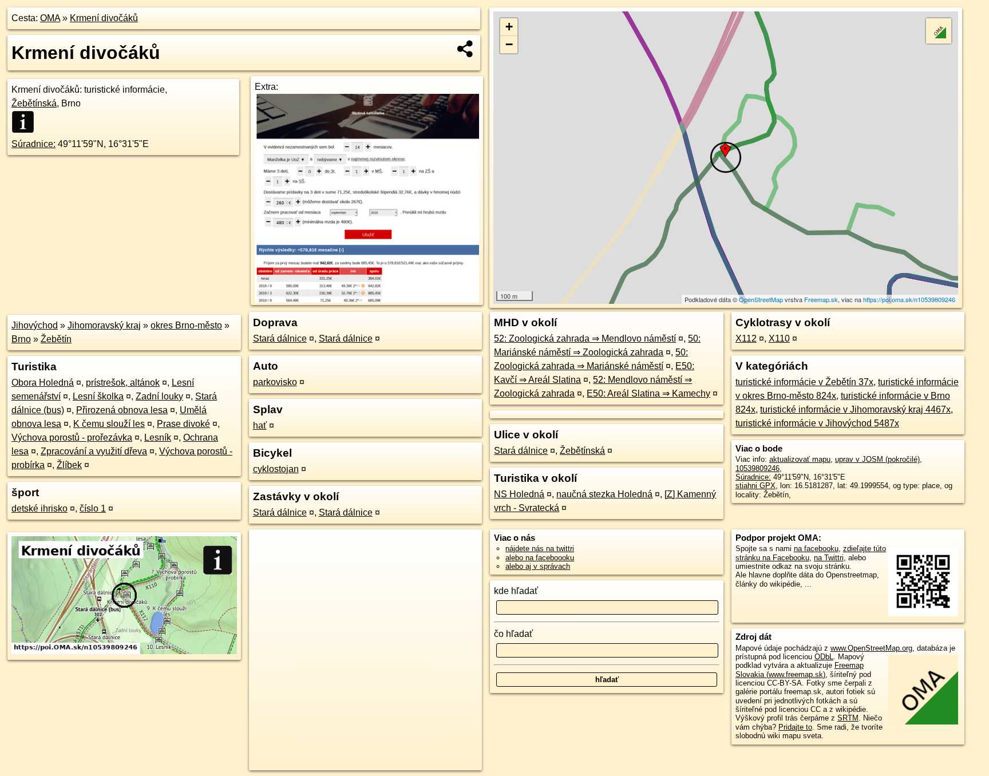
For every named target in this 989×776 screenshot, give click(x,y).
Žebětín (56, 339)
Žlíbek (69, 465)
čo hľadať (513, 634)
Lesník (157, 437)
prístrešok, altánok (123, 382)
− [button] (509, 44)
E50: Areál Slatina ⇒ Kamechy (648, 393)
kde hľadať (516, 591)
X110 (779, 338)
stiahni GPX (755, 485)
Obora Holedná (42, 382)
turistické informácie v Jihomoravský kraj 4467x (855, 409)
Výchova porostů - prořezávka (71, 437)
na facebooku (816, 548)
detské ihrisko (39, 508)
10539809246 (757, 468)
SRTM (848, 718)
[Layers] (938, 30)
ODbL (823, 656)
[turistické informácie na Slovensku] (26, 122)
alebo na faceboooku (539, 557)
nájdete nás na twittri (539, 548)
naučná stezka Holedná (604, 494)
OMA (50, 18)
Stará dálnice (280, 338)
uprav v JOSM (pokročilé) (877, 459)
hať (260, 425)
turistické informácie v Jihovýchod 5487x (817, 423)
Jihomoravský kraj (104, 325)
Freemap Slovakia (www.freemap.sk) (799, 669)
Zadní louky (159, 396)
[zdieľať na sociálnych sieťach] (466, 48)
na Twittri (829, 557)
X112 (746, 338)
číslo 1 (93, 508)
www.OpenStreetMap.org (871, 648)
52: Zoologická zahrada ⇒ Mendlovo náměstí (585, 338)
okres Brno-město (186, 325)
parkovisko (275, 382)
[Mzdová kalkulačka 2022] (366, 299)
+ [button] (509, 26)
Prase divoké (183, 424)
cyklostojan (276, 469)
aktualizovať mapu (799, 459)
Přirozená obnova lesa (122, 410)
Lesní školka (98, 396)
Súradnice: (33, 144)
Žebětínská (34, 103)
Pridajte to (795, 727)
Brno (21, 339)
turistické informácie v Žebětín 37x (804, 382)
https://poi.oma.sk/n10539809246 (909, 299)
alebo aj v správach (537, 566)
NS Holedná (519, 494)
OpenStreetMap (761, 299)
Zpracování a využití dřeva (94, 451)
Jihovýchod (34, 325)
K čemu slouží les (109, 424)
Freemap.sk (821, 299)
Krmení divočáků (104, 18)
